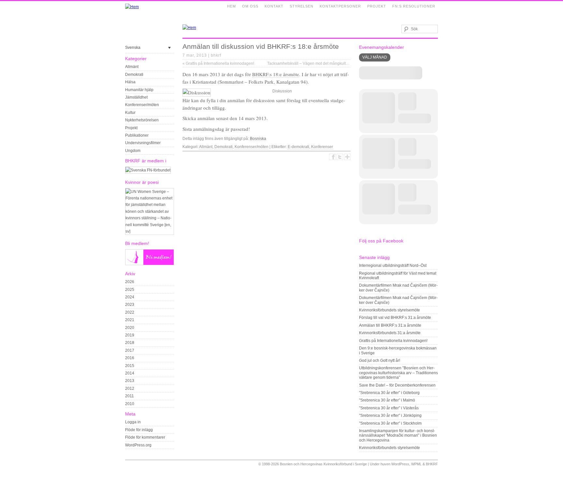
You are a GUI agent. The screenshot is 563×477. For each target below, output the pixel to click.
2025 (129, 289)
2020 (129, 327)
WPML (416, 464)
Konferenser (322, 146)
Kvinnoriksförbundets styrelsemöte (389, 310)
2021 (129, 320)
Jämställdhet (136, 97)
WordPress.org (138, 445)
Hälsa (130, 82)
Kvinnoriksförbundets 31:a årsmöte (390, 333)
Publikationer (137, 135)
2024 (129, 297)
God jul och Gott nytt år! (379, 360)
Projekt (376, 6)
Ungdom (132, 150)
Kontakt (274, 6)
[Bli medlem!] (149, 264)
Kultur (130, 112)
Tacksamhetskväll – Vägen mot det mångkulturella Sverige (320, 63)
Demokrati (134, 74)
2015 (129, 365)
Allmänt (131, 66)
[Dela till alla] (347, 157)
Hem (231, 6)
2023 (129, 304)
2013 (129, 380)
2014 (129, 373)
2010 (129, 404)
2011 (129, 396)
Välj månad (374, 57)
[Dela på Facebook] (332, 157)
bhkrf (216, 55)
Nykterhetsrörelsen (142, 120)
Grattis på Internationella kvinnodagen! (218, 63)
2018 (129, 342)
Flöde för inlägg (139, 430)
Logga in (133, 422)
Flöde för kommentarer (145, 437)
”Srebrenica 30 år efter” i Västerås (389, 408)
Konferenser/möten (142, 104)
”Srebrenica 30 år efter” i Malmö (387, 400)
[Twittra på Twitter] (340, 157)
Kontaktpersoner (340, 6)
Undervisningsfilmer (143, 143)
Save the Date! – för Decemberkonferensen (397, 385)
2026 (129, 281)
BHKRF (432, 464)
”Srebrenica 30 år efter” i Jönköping (390, 415)
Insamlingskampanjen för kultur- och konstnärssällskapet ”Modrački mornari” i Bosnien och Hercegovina (398, 436)
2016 (129, 358)
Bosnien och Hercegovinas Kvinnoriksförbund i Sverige (323, 464)
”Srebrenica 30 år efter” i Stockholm (390, 423)
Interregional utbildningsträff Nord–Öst (392, 265)
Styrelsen (301, 6)
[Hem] (132, 7)
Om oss (250, 6)
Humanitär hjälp (139, 90)
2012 (129, 388)
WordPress (400, 464)
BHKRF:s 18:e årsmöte (275, 74)
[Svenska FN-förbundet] (148, 170)
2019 (129, 335)
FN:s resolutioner (413, 6)
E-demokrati (298, 146)
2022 (129, 312)
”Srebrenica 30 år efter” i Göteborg (389, 392)
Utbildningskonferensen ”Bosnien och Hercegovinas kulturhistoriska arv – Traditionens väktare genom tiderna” (398, 373)
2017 (129, 350)
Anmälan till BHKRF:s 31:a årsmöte (390, 325)
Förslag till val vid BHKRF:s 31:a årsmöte (395, 317)
